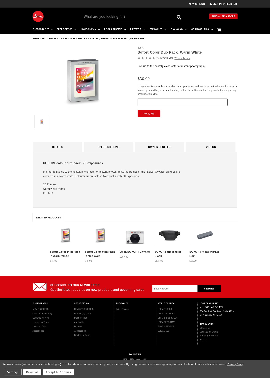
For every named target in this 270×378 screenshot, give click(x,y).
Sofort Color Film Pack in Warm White (65, 253)
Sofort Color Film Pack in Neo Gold (100, 253)
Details (57, 147)
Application (79, 322)
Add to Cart (65, 239)
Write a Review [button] (182, 58)
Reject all (32, 372)
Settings (13, 372)
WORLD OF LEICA (200, 29)
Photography (41, 29)
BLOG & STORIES (166, 326)
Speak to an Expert (209, 331)
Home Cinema (88, 29)
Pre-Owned (156, 29)
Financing (176, 29)
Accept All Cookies (58, 372)
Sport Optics (65, 29)
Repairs (203, 339)
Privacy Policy (235, 364)
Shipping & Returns (209, 335)
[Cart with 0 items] (219, 29)
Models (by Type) (82, 313)
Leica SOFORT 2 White (135, 251)
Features (78, 326)
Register (231, 4)
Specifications (108, 147)
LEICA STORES (165, 308)
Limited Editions (82, 334)
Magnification (80, 317)
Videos (211, 147)
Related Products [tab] (48, 217)
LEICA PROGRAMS (166, 322)
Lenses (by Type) (41, 322)
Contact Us (205, 327)
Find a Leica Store (223, 16)
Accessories (38, 330)
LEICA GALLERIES (166, 313)
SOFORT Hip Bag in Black (167, 253)
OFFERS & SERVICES (168, 317)
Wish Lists (199, 4)
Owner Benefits (159, 147)
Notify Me (100, 239)
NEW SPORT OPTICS (83, 308)
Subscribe (209, 288)
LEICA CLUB (163, 330)
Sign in (217, 4)
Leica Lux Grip (39, 326)
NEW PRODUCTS (40, 308)
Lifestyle (136, 29)
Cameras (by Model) (42, 313)
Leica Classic (122, 308)
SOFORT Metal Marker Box (204, 253)
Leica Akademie (113, 29)
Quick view (65, 233)
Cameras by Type (41, 317)
